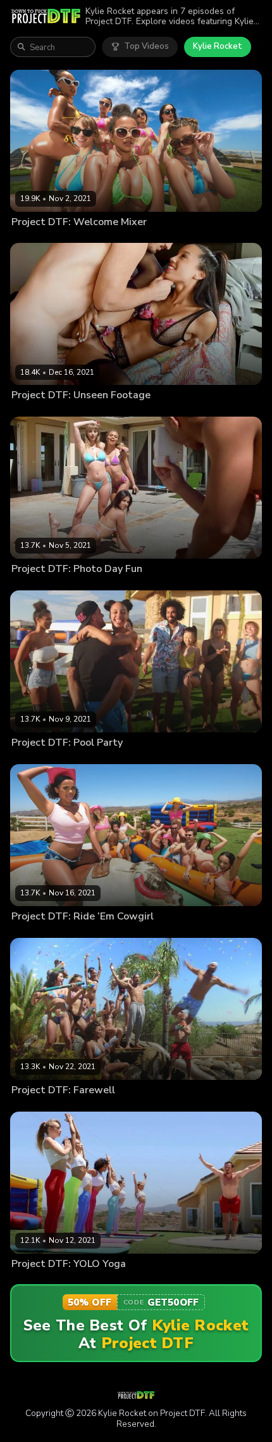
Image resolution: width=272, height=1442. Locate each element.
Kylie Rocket (217, 46)
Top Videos (146, 46)
